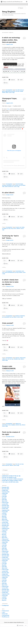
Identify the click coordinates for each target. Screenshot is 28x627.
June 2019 (4, 496)
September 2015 (5, 559)
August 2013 (5, 595)
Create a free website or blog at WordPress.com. (14, 622)
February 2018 (5, 520)
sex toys (17, 91)
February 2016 (5, 551)
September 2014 (5, 575)
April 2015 (4, 566)
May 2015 (4, 565)
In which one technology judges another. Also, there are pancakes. (11, 39)
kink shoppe (20, 184)
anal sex (17, 357)
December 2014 (5, 572)
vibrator (3, 92)
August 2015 (5, 560)
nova (13, 185)
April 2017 (4, 536)
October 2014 (5, 574)
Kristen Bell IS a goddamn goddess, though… (12, 480)
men (17, 464)
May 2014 (4, 581)
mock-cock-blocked (9, 272)
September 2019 (5, 492)
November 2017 (5, 525)
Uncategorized (9, 90)
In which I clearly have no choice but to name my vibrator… (10, 282)
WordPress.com (5, 616)
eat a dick (18, 90)
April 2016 (4, 548)
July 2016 (4, 543)
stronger (21, 91)
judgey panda (8, 91)
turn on (14, 228)
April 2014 (4, 583)
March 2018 (4, 519)
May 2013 (4, 600)
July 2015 (4, 562)
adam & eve (18, 423)
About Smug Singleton (11, 28)
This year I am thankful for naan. (9, 477)
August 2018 (5, 511)
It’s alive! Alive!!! (8, 192)
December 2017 (5, 524)
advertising (4, 424)
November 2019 (5, 488)
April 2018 (4, 517)
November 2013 (5, 591)
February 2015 (5, 569)
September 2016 (5, 540)
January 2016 (5, 553)
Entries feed (4, 613)
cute (20, 227)
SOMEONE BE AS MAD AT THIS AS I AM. (11, 476)
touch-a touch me (5, 465)
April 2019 (4, 499)
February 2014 (5, 586)
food (17, 184)
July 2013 (4, 597)
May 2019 (4, 498)
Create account (5, 610)
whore (7, 92)
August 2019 (5, 493)
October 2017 (5, 527)
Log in (3, 612)
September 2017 (5, 528)
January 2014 (5, 588)
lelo (3, 317)
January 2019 (5, 504)
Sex (14, 272)
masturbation (9, 185)
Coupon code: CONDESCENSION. (9, 367)
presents (16, 185)
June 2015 (4, 563)
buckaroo (18, 315)
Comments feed (5, 615)
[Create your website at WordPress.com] (14, 1)
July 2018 (4, 513)
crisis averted (22, 357)
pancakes (13, 91)
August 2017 (5, 530)
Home (3, 28)
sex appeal (4, 228)
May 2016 (4, 546)
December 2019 (5, 487)
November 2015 (5, 556)
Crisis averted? (7, 323)
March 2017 (4, 537)
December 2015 (5, 554)
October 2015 (5, 557)
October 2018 (5, 508)
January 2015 (5, 571)
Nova (8, 109)
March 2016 (4, 549)
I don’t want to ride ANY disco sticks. (10, 482)
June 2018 (4, 514)
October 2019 (5, 490)
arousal (17, 227)
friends (23, 227)
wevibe (6, 186)
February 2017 (5, 539)
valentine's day (17, 359)
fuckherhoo (22, 315)
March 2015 (4, 568)
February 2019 (5, 502)
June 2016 (4, 545)
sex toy (20, 185)
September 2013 (5, 594)
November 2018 (5, 507)
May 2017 (4, 534)
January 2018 (5, 522)
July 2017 (4, 531)
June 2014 (4, 580)
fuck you (22, 90)
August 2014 (5, 577)
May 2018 (4, 516)
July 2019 (4, 495)
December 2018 (5, 505)
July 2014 (4, 578)
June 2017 (4, 533)
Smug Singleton (8, 11)
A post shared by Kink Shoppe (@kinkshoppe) (14, 165)
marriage (4, 185)
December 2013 (5, 589)
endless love (4, 359)
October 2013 (5, 592)
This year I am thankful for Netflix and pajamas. (12, 479)
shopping (13, 424)
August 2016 (5, 542)
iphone (3, 91)
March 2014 (4, 585)
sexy (12, 228)
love (8, 359)
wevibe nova (10, 186)
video (3, 186)
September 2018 (5, 510)
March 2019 (4, 501)
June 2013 (4, 598)
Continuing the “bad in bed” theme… (10, 237)
